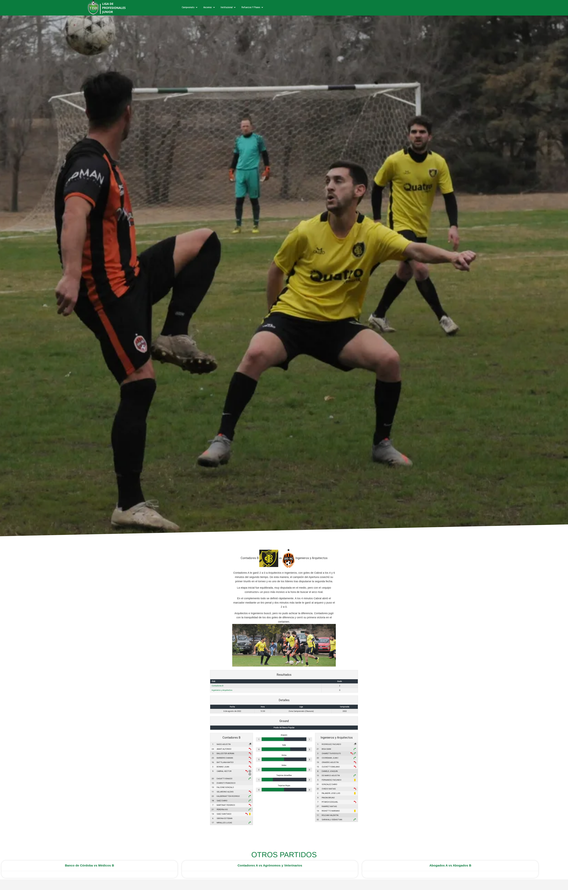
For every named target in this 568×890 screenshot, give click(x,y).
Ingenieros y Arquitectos (222, 690)
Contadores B (217, 686)
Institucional (227, 7)
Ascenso (207, 7)
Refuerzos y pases (250, 7)
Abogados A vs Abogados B (450, 865)
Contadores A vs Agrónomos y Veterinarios (270, 865)
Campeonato (188, 7)
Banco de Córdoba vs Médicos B (89, 865)
